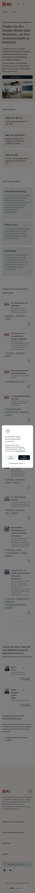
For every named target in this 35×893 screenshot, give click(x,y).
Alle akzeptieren (24, 458)
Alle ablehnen (11, 458)
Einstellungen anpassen (17, 463)
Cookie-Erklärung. (20, 451)
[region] (17, 446)
